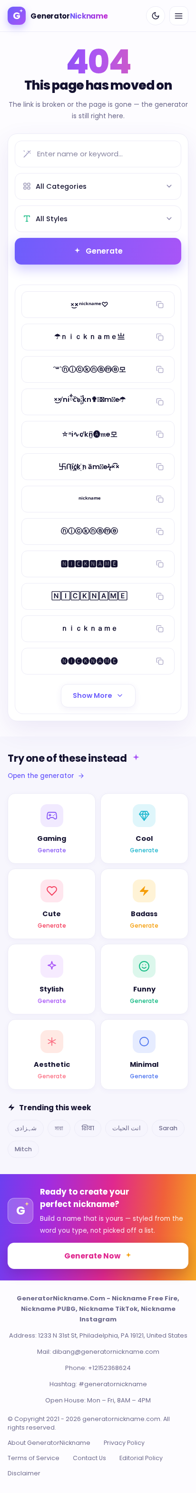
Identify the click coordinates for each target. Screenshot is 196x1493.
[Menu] (178, 15)
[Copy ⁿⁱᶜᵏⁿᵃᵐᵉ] (159, 499)
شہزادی (26, 1128)
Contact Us (89, 1458)
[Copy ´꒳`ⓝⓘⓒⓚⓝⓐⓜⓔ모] (159, 369)
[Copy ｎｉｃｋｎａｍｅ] (159, 628)
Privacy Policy (124, 1443)
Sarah (168, 1128)
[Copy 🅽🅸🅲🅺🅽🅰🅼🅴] (159, 564)
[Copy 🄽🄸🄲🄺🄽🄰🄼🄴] (159, 596)
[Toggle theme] (155, 15)
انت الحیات (126, 1128)
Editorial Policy (141, 1458)
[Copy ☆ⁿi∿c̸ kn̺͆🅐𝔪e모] (159, 434)
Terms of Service (33, 1458)
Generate (104, 251)
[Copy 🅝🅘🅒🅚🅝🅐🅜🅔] (159, 661)
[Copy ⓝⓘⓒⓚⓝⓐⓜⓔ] (159, 531)
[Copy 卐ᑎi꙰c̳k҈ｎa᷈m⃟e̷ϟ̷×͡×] (159, 466)
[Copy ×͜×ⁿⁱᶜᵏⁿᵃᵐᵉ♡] (159, 304)
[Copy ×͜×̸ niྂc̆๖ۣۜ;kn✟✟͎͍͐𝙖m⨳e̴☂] (159, 401)
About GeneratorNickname (49, 1443)
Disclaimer (24, 1473)
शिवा (87, 1128)
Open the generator (41, 775)
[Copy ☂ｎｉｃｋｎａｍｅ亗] (159, 337)
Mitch (23, 1149)
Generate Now (92, 1256)
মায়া (59, 1128)
